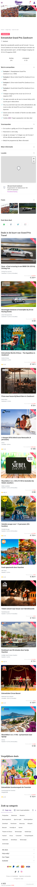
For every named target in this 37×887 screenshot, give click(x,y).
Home (2, 29)
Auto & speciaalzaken (22, 810)
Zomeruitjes (5, 843)
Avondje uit (13, 827)
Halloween (5, 839)
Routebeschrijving (12, 191)
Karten (20, 827)
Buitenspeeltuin (28, 819)
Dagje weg (8, 29)
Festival (4, 835)
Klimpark (29, 823)
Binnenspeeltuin (6, 819)
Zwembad (5, 823)
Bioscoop (22, 823)
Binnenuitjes (18, 831)
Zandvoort (5, 41)
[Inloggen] (34, 2)
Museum (22, 815)
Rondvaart (14, 823)
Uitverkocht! (30, 884)
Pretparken (5, 815)
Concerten (18, 835)
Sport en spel (15, 29)
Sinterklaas (14, 839)
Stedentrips (28, 831)
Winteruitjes (23, 839)
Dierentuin (14, 815)
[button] (30, 2)
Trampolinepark (28, 835)
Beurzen (4, 827)
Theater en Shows (7, 831)
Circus (11, 835)
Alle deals (5, 850)
